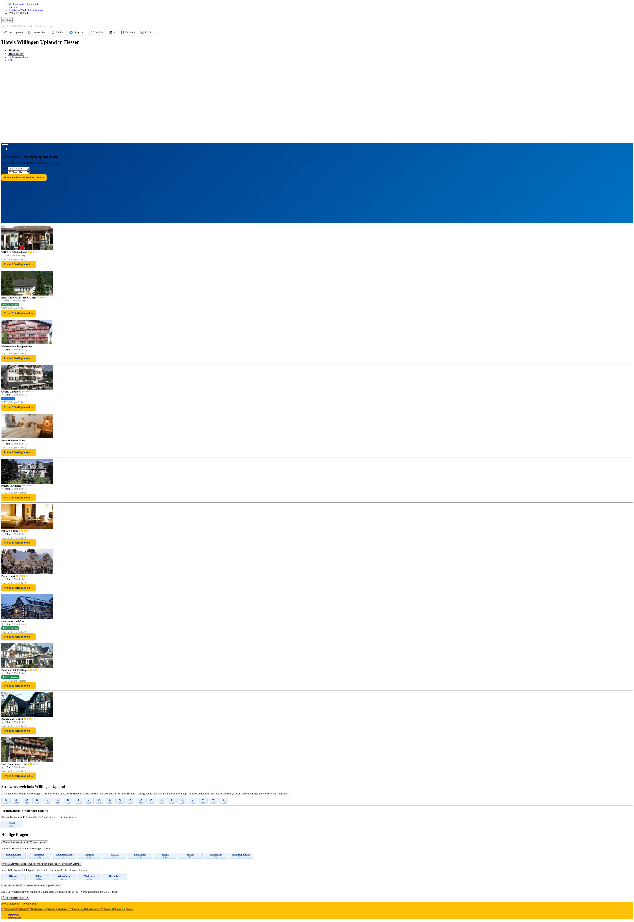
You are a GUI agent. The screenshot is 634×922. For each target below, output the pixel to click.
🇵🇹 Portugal (118, 909)
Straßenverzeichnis (18, 57)
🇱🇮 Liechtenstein (92, 909)
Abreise (4, 172)
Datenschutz (14, 917)
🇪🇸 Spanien (106, 909)
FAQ (10, 60)
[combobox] (37, 26)
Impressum (13, 914)
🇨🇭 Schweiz (21, 909)
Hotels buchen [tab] (16, 54)
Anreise (4, 169)
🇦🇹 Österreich (8, 909)
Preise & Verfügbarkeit (18, 264)
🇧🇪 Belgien (48, 909)
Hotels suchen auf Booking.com (24, 177)
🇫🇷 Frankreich (61, 909)
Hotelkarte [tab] (14, 50)
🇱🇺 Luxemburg (76, 909)
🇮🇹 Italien (128, 909)
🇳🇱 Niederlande (35, 909)
